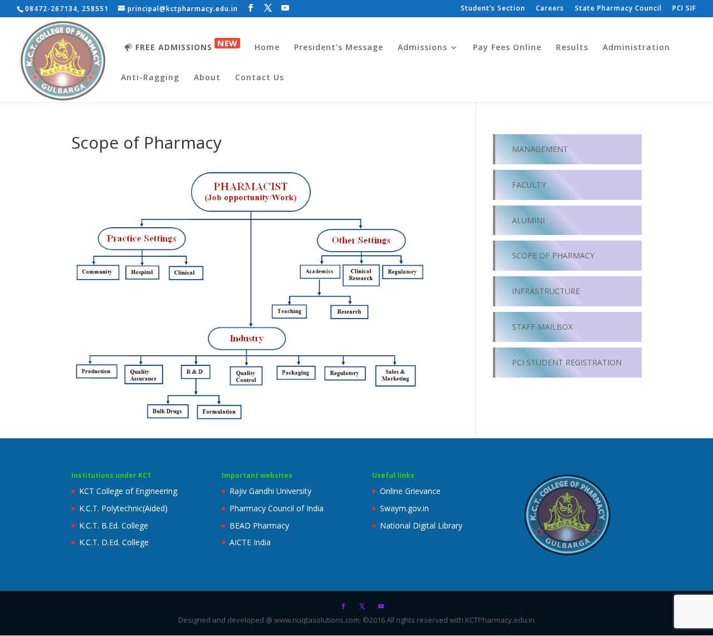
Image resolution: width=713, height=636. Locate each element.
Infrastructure (546, 291)
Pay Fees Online (507, 47)
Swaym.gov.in (404, 508)
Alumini (528, 220)
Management (540, 149)
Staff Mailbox (542, 326)
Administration (636, 47)
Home (267, 47)
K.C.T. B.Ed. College (113, 525)
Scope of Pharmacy (553, 255)
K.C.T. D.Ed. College (114, 542)
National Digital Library (421, 525)
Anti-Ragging (150, 78)
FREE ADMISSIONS (186, 45)
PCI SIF (684, 9)
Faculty (529, 184)
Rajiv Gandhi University (270, 491)
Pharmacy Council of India (276, 508)
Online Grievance (410, 491)
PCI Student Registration (567, 362)
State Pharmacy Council (618, 9)
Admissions (422, 47)
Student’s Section (493, 9)
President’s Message (338, 47)
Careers (550, 9)
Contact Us (259, 78)
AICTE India (250, 542)
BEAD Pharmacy (259, 525)
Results (572, 47)
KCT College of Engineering (128, 491)
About (207, 78)
